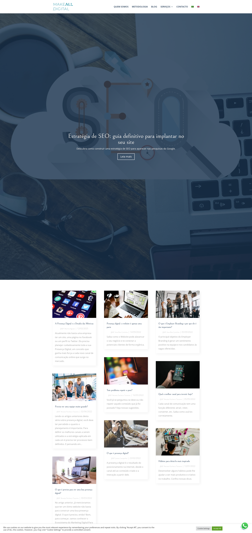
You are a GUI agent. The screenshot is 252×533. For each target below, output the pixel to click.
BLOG (154, 7)
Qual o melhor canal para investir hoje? (175, 394)
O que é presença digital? (118, 453)
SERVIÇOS (165, 7)
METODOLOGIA (140, 7)
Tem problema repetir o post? (119, 390)
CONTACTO (182, 7)
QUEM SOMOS (121, 7)
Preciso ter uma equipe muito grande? (71, 406)
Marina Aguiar (69, 329)
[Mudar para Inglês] (198, 9)
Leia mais (126, 156)
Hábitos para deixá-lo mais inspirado (174, 461)
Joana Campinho (121, 458)
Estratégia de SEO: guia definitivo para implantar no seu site (126, 139)
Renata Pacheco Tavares (70, 412)
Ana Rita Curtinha (121, 332)
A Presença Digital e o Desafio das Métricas (74, 323)
